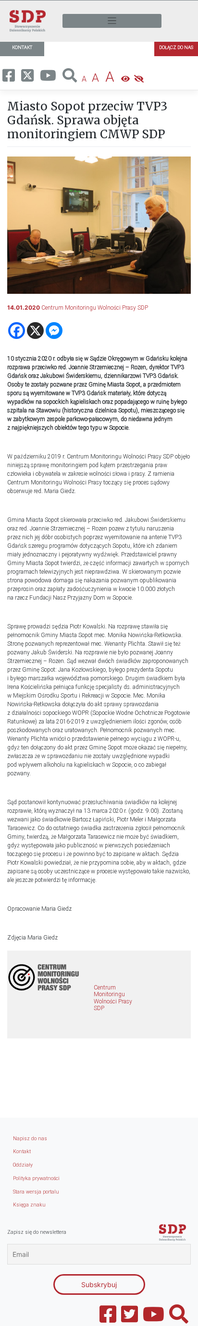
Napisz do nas (30, 1138)
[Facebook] (16, 330)
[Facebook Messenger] (54, 330)
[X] (35, 330)
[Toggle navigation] (111, 21)
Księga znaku (29, 1205)
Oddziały (23, 1165)
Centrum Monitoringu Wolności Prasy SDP (94, 307)
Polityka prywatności (36, 1178)
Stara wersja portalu (36, 1192)
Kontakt (22, 1151)
